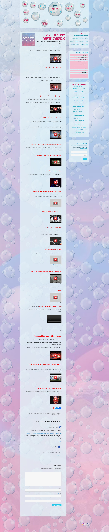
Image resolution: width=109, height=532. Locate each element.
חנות (60, 23)
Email (59, 493)
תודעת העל (53, 414)
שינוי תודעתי (57, 414)
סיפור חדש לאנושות (41, 413)
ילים (35, 16)
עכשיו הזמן (84, 72)
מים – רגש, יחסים (83, 59)
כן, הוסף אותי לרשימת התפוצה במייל (53, 507)
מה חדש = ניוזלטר (81, 143)
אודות (77, 14)
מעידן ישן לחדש (53, 413)
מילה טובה (82, 5)
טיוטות (85, 77)
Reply (60, 441)
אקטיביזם (84, 74)
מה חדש (24, 4)
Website (59, 499)
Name (59, 488)
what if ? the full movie (57, 264)
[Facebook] (78, 23)
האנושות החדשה (47, 413)
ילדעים (85, 68)
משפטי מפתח (26, 12)
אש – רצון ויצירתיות (82, 55)
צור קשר (33, 5)
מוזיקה (68, 18)
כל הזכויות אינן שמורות (76, 527)
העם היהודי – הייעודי (82, 66)
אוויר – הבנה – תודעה (82, 57)
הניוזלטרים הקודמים (83, 148)
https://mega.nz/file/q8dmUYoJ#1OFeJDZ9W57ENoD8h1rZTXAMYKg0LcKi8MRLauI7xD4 (44, 433)
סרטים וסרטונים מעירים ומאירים (33, 413)
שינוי (55, 9)
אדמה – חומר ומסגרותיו (82, 61)
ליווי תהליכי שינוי (45, 23)
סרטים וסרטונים (26, 20)
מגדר (85, 70)
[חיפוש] (85, 20)
